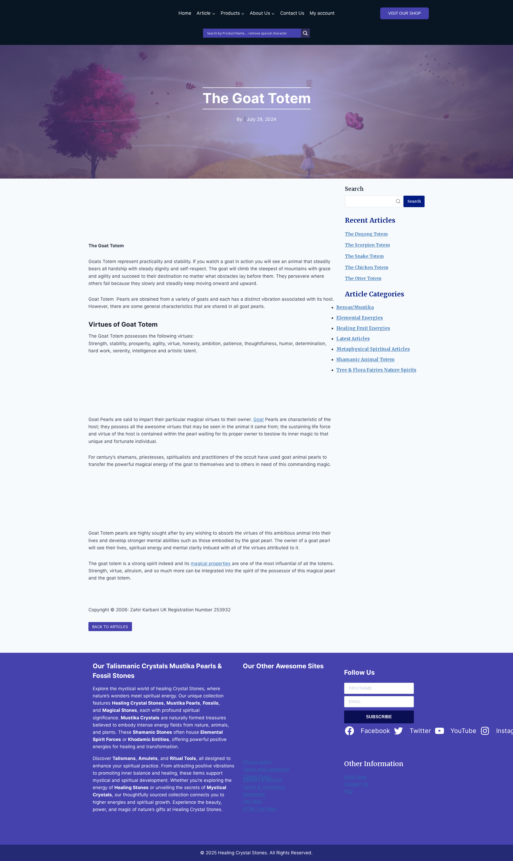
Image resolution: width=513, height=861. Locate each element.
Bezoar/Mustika (355, 307)
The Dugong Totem (366, 234)
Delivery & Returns (262, 779)
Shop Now (355, 776)
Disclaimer (254, 794)
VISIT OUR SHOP (404, 13)
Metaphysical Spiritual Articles (373, 349)
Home (184, 13)
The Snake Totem (364, 256)
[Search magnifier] (305, 33)
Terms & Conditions (264, 787)
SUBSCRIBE (379, 717)
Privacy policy (257, 762)
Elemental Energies (359, 318)
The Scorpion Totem (367, 245)
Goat (258, 419)
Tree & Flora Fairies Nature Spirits (376, 370)
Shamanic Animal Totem (365, 359)
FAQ (348, 791)
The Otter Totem (363, 278)
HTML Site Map (259, 809)
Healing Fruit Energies (363, 328)
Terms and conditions (266, 769)
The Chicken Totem (366, 267)
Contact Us (292, 13)
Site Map (252, 801)
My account (322, 13)
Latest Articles (353, 339)
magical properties (211, 563)
